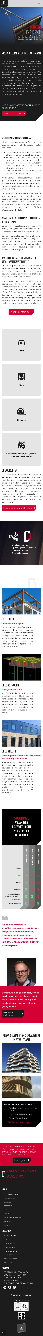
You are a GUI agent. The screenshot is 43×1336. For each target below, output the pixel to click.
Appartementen (10, 1235)
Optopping (8, 1239)
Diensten (7, 1202)
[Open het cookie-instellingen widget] (3, 1332)
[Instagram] (14, 1287)
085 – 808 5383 (12, 1280)
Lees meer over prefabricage (17, 508)
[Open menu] (39, 3)
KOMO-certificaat (32, 89)
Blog (6, 1210)
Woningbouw (9, 1255)
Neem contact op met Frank (11, 1013)
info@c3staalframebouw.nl (21, 1283)
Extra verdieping (10, 1259)
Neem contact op (12, 113)
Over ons (7, 1213)
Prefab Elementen (11, 1251)
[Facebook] (9, 1287)
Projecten (8, 1206)
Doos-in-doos (9, 1243)
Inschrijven (20, 1160)
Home (4, 3)
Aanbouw (8, 1262)
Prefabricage (9, 1198)
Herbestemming (10, 1247)
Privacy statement (21, 1300)
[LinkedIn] (4, 1287)
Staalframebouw (11, 1194)
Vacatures (8, 1221)
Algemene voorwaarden (21, 1295)
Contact (7, 1225)
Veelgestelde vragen (12, 1217)
